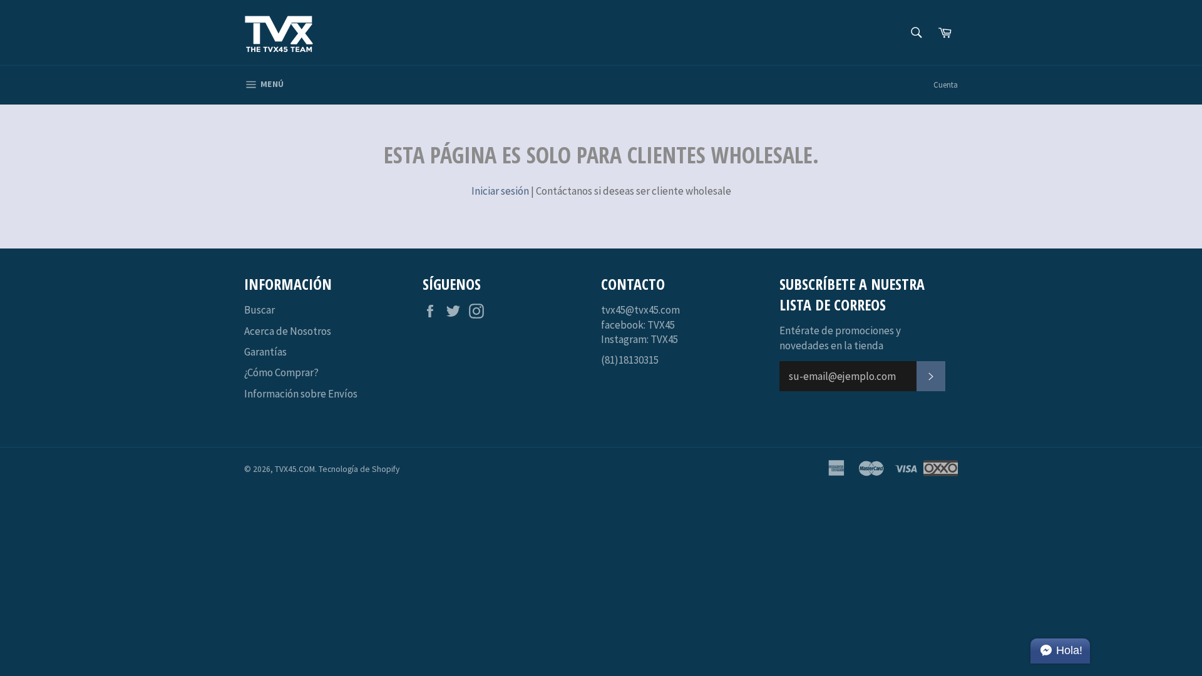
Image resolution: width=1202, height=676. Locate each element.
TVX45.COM (295, 469)
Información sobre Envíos (300, 394)
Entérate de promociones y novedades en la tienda (840, 338)
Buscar (259, 310)
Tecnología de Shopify (359, 469)
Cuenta (945, 84)
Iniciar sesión (500, 191)
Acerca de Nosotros (287, 331)
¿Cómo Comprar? (281, 372)
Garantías (265, 352)
